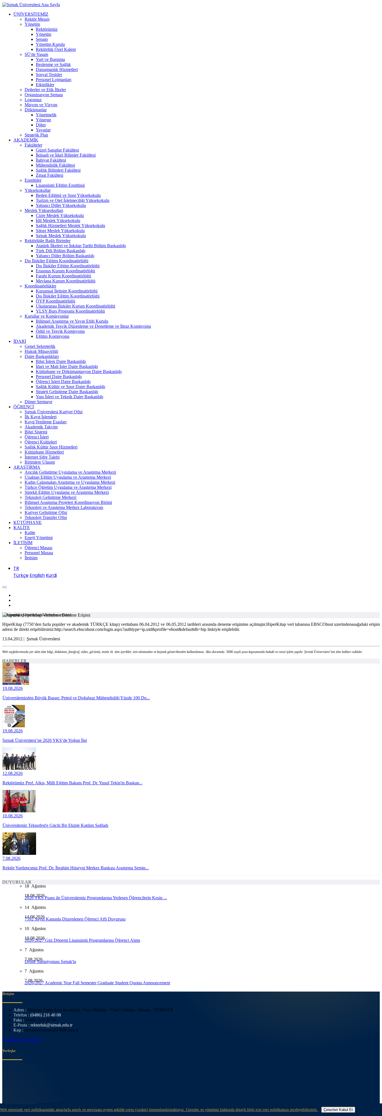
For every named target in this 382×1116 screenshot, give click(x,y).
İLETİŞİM (22, 542)
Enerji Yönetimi (39, 537)
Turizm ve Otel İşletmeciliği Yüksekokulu (72, 200)
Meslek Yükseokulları (44, 210)
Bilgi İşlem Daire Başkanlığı (61, 361)
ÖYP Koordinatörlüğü (55, 301)
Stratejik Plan (36, 135)
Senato (42, 39)
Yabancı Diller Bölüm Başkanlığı (65, 255)
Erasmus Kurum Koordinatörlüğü (65, 270)
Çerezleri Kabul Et (338, 1110)
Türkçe (21, 575)
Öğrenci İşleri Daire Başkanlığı (63, 381)
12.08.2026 (13, 773)
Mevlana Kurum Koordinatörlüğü (65, 281)
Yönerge (43, 119)
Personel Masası (39, 552)
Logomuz (33, 99)
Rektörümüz (47, 29)
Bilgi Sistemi (36, 432)
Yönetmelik (46, 114)
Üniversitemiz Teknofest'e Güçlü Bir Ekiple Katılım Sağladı (55, 825)
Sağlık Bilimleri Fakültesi (58, 170)
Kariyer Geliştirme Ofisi (46, 512)
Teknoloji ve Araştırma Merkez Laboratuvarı (64, 507)
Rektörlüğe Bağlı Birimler (47, 240)
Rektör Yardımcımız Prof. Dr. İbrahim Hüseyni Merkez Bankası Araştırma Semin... (76, 867)
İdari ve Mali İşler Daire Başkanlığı (67, 366)
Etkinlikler (45, 84)
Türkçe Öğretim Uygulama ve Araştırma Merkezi (68, 487)
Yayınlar (43, 130)
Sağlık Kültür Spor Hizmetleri (51, 447)
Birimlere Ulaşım (40, 462)
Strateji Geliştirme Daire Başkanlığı (67, 391)
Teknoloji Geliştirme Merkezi (50, 497)
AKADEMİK (25, 140)
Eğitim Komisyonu (52, 336)
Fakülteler (33, 145)
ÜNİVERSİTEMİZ (30, 14)
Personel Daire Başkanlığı (59, 376)
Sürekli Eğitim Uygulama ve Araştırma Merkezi (67, 492)
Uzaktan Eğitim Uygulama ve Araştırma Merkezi (68, 477)
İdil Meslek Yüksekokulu (58, 220)
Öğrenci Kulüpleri (41, 442)
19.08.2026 (13, 688)
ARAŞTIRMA (26, 467)
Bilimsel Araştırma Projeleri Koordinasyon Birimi (68, 502)
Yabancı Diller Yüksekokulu (61, 205)
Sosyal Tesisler (49, 74)
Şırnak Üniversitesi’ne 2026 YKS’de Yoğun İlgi (45, 740)
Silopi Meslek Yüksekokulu (60, 230)
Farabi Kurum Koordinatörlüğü (63, 275)
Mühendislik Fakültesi (55, 165)
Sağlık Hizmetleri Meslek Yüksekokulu (70, 225)
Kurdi (51, 575)
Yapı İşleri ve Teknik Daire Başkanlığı (69, 396)
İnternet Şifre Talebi (42, 457)
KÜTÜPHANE (27, 522)
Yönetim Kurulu (50, 44)
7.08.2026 (11, 858)
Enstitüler (33, 180)
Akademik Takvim (41, 426)
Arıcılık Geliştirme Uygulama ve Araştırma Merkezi (70, 472)
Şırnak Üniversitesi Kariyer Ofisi (53, 411)
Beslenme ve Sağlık (53, 64)
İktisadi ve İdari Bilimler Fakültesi (66, 155)
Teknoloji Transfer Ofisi (46, 517)
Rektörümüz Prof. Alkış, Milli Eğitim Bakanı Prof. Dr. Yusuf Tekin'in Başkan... (72, 782)
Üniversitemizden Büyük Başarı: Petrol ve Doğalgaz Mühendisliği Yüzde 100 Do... (76, 697)
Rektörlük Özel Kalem (56, 49)
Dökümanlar (36, 109)
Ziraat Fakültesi (49, 175)
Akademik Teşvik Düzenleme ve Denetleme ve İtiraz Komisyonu (93, 326)
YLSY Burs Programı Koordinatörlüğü (70, 311)
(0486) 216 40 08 (45, 1015)
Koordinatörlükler (40, 286)
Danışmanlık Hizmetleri (57, 69)
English (37, 575)
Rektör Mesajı (37, 19)
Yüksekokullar (38, 190)
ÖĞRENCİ (23, 406)
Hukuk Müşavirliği (41, 351)
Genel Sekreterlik (40, 346)
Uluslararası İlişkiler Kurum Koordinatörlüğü (75, 306)
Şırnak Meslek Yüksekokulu (61, 235)
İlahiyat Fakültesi (51, 160)
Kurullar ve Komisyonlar (47, 316)
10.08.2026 (13, 815)
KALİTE (21, 527)
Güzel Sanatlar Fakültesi (57, 150)
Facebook (11, 1039)
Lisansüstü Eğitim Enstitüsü (60, 185)
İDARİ (19, 341)
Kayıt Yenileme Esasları (46, 421)
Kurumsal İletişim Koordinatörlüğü (67, 291)
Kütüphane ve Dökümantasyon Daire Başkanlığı (79, 371)
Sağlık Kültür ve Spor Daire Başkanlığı (70, 386)
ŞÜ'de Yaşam (36, 54)
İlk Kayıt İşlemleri (40, 416)
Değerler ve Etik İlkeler (45, 89)
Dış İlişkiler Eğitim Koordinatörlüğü (56, 260)
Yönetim (32, 24)
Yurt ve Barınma (50, 59)
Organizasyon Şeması (44, 94)
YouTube (33, 1039)
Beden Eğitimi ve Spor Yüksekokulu (68, 195)
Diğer (41, 124)
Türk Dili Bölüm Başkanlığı (60, 250)
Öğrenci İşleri (37, 437)
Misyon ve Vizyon (41, 104)
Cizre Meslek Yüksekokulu (60, 215)
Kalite (30, 532)
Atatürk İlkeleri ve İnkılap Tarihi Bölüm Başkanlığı (81, 245)
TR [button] (16, 568)
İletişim (31, 557)
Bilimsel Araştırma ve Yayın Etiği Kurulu (72, 321)
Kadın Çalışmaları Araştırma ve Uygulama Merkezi (70, 482)
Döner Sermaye (38, 401)
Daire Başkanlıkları (42, 356)
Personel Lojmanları (53, 79)
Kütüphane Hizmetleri (44, 452)
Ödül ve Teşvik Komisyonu (60, 331)
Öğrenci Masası (38, 547)
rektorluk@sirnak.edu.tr (51, 1025)
